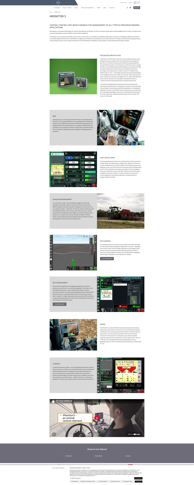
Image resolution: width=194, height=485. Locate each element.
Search (124, 2)
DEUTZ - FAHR (67, 7)
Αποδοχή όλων (138, 478)
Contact (128, 456)
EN (131, 2)
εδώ (95, 475)
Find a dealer (98, 456)
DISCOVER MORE (107, 258)
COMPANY (57, 7)
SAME (76, 7)
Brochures (69, 456)
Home (51, 12)
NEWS (98, 7)
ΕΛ (129, 2)
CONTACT (112, 7)
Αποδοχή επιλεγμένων (76, 478)
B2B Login (136, 7)
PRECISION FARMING (87, 7)
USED (104, 7)
